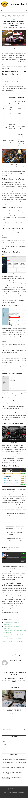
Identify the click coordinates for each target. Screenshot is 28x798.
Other (8, 15)
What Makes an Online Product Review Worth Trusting (14, 759)
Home (3, 15)
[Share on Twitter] (19, 655)
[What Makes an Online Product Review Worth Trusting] (14, 698)
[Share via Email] (22, 655)
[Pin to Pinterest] (20, 655)
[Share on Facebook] (17, 655)
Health (4, 744)
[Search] (26, 10)
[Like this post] (15, 655)
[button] (3, 703)
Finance (4, 741)
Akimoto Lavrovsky (12, 27)
